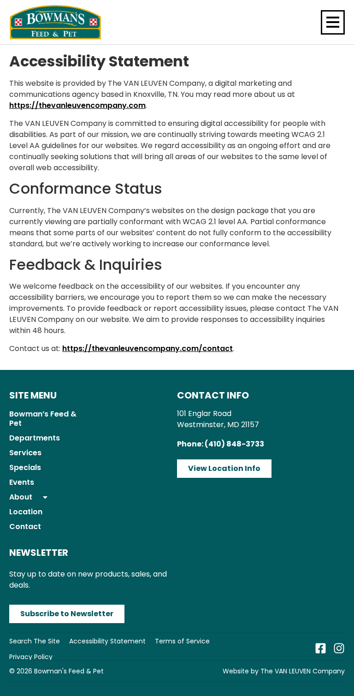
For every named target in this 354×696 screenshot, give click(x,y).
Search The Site (34, 641)
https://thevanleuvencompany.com (77, 105)
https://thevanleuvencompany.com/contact (147, 348)
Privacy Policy (31, 656)
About (20, 497)
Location (25, 511)
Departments (34, 438)
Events (21, 482)
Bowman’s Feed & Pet (43, 418)
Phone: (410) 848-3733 (220, 444)
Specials (25, 467)
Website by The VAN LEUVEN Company (284, 671)
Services (25, 452)
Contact (25, 526)
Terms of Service (182, 641)
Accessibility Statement (107, 641)
